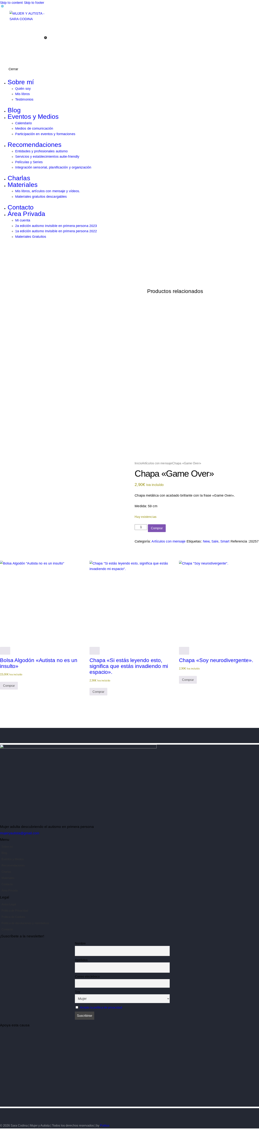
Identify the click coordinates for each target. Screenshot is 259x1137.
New (206, 541)
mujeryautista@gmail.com (19, 833)
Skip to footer (34, 3)
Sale (214, 541)
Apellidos (81, 960)
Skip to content (11, 3)
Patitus (104, 1125)
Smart (225, 541)
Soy (77, 991)
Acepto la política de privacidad (101, 1007)
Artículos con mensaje (157, 463)
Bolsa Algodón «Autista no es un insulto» (38, 663)
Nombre (80, 943)
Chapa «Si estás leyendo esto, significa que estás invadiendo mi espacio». (128, 666)
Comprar (157, 528)
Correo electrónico (87, 976)
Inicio (138, 463)
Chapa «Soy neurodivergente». (216, 660)
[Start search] (43, 50)
